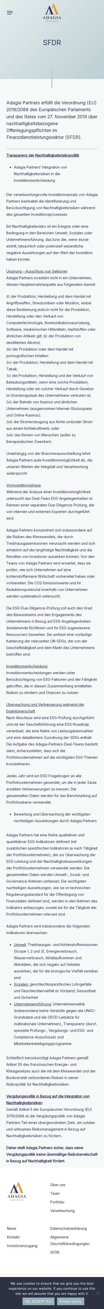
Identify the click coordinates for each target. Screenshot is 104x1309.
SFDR (54, 1252)
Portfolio (57, 1202)
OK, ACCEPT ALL (38, 1301)
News (11, 1228)
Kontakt (13, 1237)
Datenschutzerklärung (68, 1228)
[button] (10, 12)
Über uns (57, 1185)
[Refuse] (97, 1293)
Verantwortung (62, 1210)
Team (55, 1193)
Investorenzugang (22, 1246)
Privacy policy (71, 1301)
